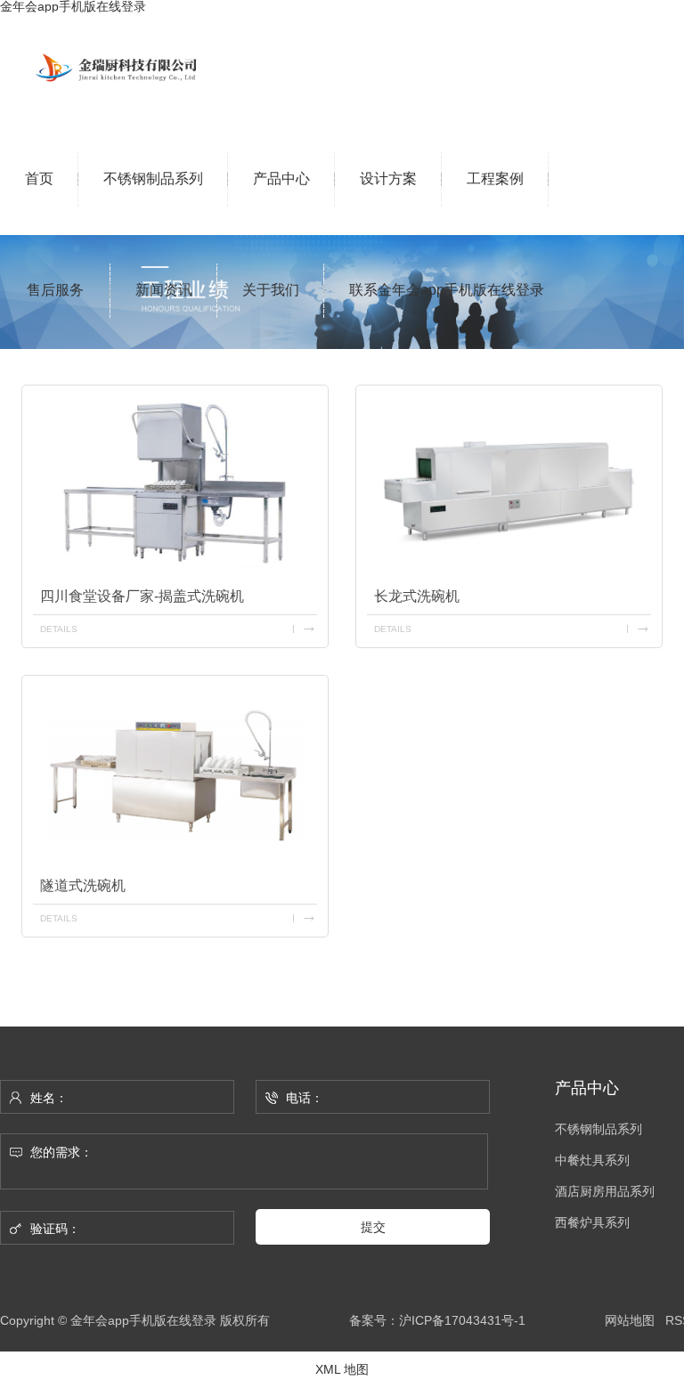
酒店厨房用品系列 (605, 1191)
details (58, 629)
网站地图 (630, 1320)
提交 (373, 1227)
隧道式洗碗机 (83, 885)
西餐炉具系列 (592, 1223)
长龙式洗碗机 (417, 596)
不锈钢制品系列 (598, 1129)
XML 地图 (342, 1369)
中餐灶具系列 (592, 1160)
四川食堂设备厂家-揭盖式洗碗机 (142, 596)
